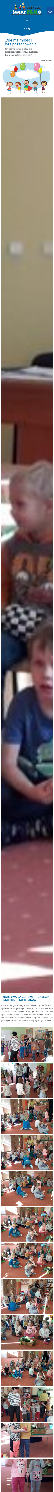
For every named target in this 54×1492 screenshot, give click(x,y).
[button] (27, 20)
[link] (50, 10)
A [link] (24, 29)
